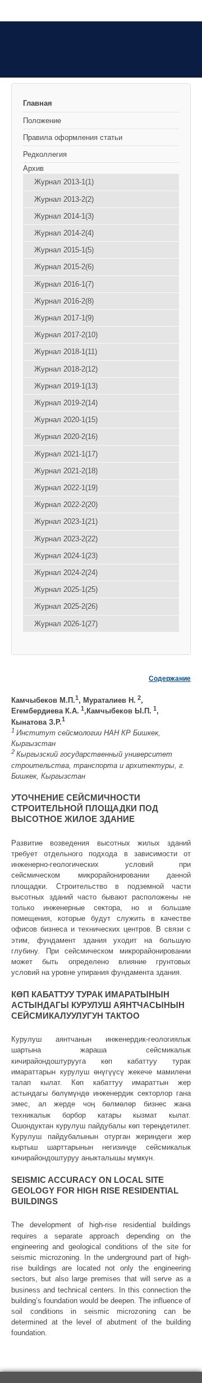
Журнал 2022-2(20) (66, 504)
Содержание (170, 679)
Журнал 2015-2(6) (64, 267)
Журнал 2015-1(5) (64, 250)
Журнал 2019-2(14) (66, 403)
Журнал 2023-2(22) (66, 539)
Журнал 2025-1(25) (66, 589)
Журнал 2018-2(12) (66, 369)
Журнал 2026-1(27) (66, 624)
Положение (42, 120)
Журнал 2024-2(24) (66, 572)
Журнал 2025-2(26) (66, 606)
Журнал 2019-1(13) (66, 386)
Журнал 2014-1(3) (64, 216)
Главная (37, 103)
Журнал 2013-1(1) (64, 182)
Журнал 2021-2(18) (66, 471)
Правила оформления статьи (72, 137)
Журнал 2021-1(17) (66, 454)
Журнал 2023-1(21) (66, 521)
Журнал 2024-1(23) (66, 556)
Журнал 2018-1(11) (65, 351)
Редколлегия (45, 154)
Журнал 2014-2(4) (64, 233)
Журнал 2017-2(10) (66, 335)
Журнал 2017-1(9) (64, 318)
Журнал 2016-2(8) (64, 301)
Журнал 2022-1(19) (66, 487)
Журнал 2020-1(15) (66, 419)
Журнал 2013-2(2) (64, 199)
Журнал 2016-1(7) (64, 284)
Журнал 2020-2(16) (66, 436)
